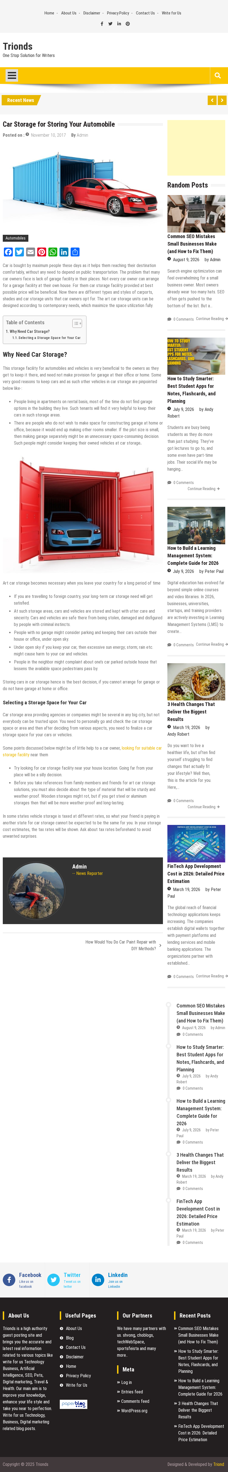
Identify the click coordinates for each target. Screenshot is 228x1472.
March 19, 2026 (186, 727)
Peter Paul (214, 571)
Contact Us (145, 13)
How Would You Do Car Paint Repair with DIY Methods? (120, 945)
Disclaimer (91, 13)
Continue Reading (210, 318)
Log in (126, 1382)
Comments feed (135, 1401)
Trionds (18, 46)
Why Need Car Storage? (29, 331)
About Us (68, 13)
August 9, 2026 (186, 259)
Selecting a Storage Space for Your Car (49, 338)
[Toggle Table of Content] (74, 323)
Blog (70, 1338)
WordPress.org (134, 1410)
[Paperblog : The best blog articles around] (73, 1407)
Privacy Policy (118, 13)
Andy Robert (178, 734)
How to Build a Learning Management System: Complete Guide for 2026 (193, 555)
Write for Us (171, 13)
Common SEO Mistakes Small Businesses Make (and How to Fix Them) (192, 243)
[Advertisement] (196, 148)
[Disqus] (83, 1029)
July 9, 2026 (183, 409)
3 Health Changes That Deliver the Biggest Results (191, 711)
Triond (218, 1464)
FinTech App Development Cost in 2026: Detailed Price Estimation (195, 873)
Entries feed (132, 1391)
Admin (82, 135)
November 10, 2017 (48, 135)
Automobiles (16, 238)
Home (49, 13)
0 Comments (184, 319)
